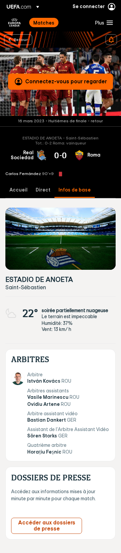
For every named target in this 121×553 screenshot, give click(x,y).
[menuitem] (58, 22)
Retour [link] (21, 39)
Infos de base (74, 190)
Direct (43, 190)
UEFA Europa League (14, 22)
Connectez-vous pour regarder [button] (66, 81)
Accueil (18, 190)
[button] (102, 22)
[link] (44, 22)
